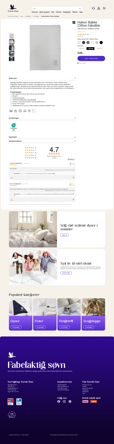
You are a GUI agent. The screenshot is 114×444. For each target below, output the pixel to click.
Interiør (58, 12)
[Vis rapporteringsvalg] (73, 177)
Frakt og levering (62, 388)
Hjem (16, 16)
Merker (75, 12)
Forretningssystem (53, 434)
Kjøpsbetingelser (62, 385)
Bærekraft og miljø (87, 388)
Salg (80, 12)
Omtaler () (80, 36)
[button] (42, 78)
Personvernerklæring (63, 390)
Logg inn (98, 8)
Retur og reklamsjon (63, 386)
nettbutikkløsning (62, 434)
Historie (84, 386)
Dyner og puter (44, 12)
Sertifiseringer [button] (14, 118)
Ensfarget (36, 16)
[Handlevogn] (104, 8)
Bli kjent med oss (87, 385)
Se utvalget (16, 327)
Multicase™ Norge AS (74, 434)
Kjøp (91, 58)
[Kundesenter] (93, 8)
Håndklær (28, 16)
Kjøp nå (64, 235)
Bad (53, 12)
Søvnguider (67, 12)
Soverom (35, 12)
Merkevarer (85, 391)
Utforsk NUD (66, 273)
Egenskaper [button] (13, 137)
